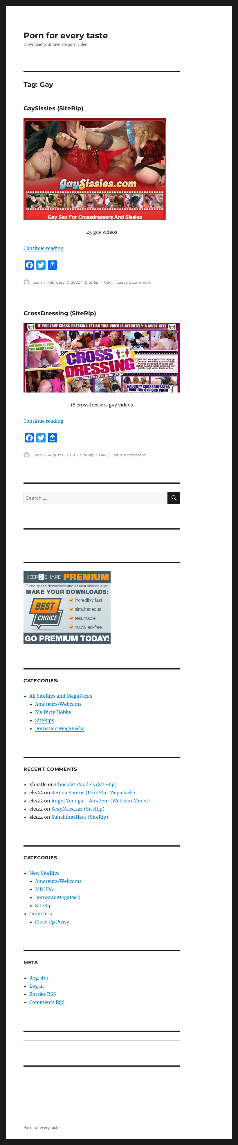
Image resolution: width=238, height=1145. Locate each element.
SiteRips (44, 720)
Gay (107, 282)
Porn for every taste (66, 35)
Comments (47, 1002)
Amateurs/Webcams (58, 704)
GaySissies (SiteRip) (53, 108)
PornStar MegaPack (57, 897)
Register (38, 978)
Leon (37, 282)
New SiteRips (44, 873)
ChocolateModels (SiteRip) (86, 784)
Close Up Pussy (52, 922)
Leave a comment (133, 282)
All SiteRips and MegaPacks (60, 696)
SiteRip (92, 282)
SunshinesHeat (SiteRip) (79, 817)
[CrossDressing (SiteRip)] (102, 358)
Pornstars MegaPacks (59, 728)
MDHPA (44, 889)
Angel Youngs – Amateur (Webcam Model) (100, 801)
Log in (36, 986)
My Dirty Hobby (53, 712)
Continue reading (44, 248)
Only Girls (40, 914)
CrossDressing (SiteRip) (60, 313)
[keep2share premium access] (67, 607)
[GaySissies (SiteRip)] (102, 169)
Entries (42, 994)
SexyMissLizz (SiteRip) (77, 809)
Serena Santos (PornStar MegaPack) (93, 792)
